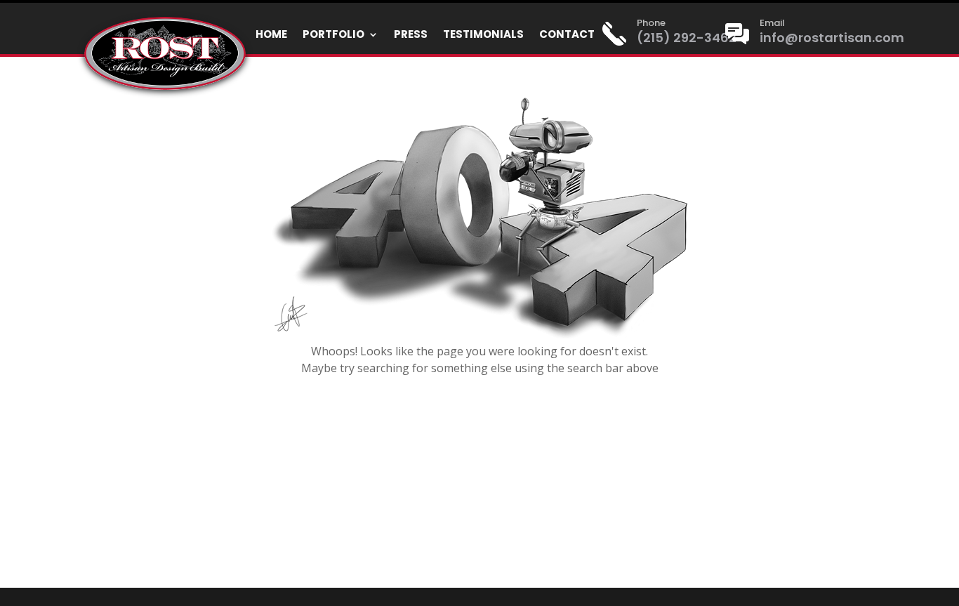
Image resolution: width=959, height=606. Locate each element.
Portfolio (333, 35)
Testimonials (483, 35)
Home (271, 35)
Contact (567, 35)
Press (411, 35)
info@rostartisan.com (832, 37)
